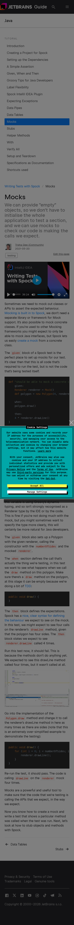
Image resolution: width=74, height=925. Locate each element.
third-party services (30, 472)
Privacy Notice (15, 469)
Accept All (37, 485)
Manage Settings (37, 491)
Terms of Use (45, 469)
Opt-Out (50, 478)
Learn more (44, 451)
